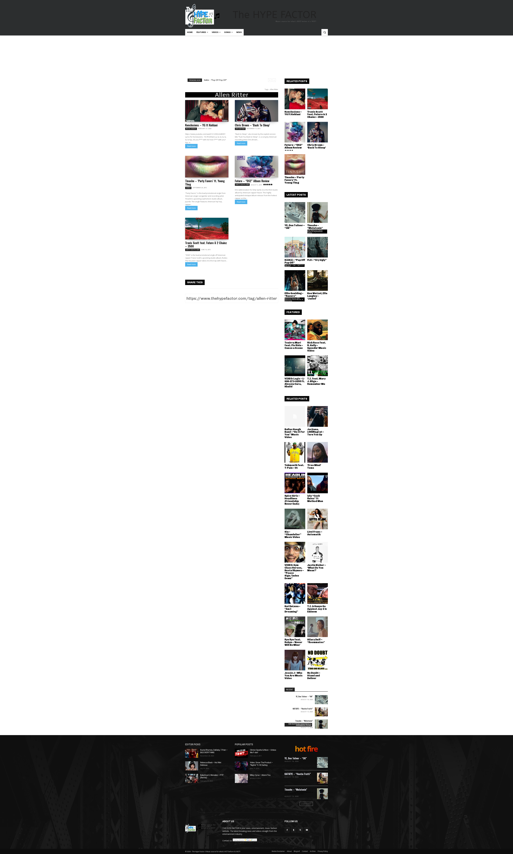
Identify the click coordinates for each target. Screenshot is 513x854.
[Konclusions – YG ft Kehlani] (206, 111)
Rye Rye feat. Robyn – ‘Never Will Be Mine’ (293, 642)
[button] (324, 32)
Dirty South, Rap (242, 184)
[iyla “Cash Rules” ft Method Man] (317, 483)
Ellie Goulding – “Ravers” (294, 294)
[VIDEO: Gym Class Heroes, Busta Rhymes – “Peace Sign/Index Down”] (295, 552)
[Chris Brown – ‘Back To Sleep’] (256, 111)
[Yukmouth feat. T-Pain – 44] (295, 452)
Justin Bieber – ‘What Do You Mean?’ (316, 568)
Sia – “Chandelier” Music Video (293, 534)
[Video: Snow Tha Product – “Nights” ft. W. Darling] (241, 765)
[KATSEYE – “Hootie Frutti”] (321, 711)
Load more (305, 804)
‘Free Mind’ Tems (314, 466)
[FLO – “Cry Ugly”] (317, 247)
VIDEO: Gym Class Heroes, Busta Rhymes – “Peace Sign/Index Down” (294, 572)
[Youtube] (307, 830)
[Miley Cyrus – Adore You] (241, 778)
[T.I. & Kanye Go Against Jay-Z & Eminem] (317, 593)
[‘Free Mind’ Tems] (317, 452)
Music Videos (191, 128)
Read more (191, 146)
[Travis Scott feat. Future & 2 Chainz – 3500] (206, 228)
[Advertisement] (256, 55)
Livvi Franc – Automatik (314, 533)
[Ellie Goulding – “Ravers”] (295, 280)
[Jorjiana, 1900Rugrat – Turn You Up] (317, 416)
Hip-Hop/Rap (240, 128)
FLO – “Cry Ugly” (317, 260)
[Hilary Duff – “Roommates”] (317, 626)
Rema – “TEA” (210, 80)
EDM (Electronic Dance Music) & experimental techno (314, 232)
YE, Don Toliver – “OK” (295, 227)
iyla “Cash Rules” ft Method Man (315, 498)
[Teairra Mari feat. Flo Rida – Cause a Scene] (295, 330)
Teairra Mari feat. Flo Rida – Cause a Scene (294, 345)
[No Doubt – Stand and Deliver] (317, 660)
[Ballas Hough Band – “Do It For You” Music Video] (295, 416)
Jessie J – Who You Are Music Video (294, 675)
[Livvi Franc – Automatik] (317, 519)
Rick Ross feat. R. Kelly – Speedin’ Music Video (316, 346)
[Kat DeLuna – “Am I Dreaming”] (295, 593)
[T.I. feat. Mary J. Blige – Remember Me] (317, 365)
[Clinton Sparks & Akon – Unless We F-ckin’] (241, 753)
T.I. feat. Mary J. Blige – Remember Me (316, 381)
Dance (188, 188)
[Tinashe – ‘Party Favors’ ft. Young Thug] (206, 166)
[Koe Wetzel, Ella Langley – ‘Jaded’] (317, 280)
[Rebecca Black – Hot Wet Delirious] (191, 765)
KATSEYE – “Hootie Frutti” (303, 708)
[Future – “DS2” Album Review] (256, 166)
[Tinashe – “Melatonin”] (317, 212)
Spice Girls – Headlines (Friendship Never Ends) (292, 499)
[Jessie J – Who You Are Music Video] (295, 660)
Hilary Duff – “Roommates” (316, 641)
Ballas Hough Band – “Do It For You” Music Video (295, 433)
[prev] (269, 80)
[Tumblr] (293, 830)
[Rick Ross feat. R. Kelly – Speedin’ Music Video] (317, 330)
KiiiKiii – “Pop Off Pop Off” (295, 261)
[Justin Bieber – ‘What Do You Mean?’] (317, 552)
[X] (300, 830)
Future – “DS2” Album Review (252, 181)
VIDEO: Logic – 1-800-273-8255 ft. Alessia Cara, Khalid (295, 382)
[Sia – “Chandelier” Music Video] (295, 519)
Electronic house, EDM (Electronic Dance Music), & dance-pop (294, 299)
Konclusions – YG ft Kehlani (201, 125)
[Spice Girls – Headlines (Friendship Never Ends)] (295, 483)
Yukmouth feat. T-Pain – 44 (294, 466)
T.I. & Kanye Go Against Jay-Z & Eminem (317, 609)
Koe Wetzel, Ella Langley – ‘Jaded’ (317, 296)
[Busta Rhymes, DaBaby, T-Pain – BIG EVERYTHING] (191, 753)
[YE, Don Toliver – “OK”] (295, 212)
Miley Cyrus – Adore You (260, 775)
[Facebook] (287, 830)
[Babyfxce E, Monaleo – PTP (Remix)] (191, 778)
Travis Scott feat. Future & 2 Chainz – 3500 (206, 244)
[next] (274, 80)
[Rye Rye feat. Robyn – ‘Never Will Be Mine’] (295, 626)
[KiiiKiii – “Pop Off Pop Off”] (295, 247)
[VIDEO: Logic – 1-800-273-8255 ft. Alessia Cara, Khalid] (295, 365)
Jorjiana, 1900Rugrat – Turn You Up (315, 432)
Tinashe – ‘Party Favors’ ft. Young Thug (205, 182)
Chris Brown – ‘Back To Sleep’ (252, 125)
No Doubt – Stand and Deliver (313, 675)
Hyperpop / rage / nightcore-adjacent (294, 265)
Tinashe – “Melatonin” (315, 227)
